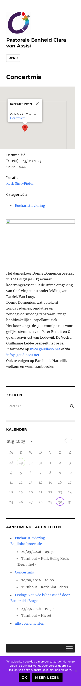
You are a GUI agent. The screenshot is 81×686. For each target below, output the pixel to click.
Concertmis (24, 572)
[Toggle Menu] (69, 648)
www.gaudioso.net (45, 349)
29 (21, 463)
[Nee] (76, 671)
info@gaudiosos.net (22, 355)
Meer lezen (47, 678)
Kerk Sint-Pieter (20, 183)
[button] (25, 128)
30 (60, 502)
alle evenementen (29, 623)
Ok (24, 678)
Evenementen (17, 118)
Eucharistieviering (30, 205)
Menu (13, 58)
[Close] (37, 104)
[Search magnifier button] (72, 406)
